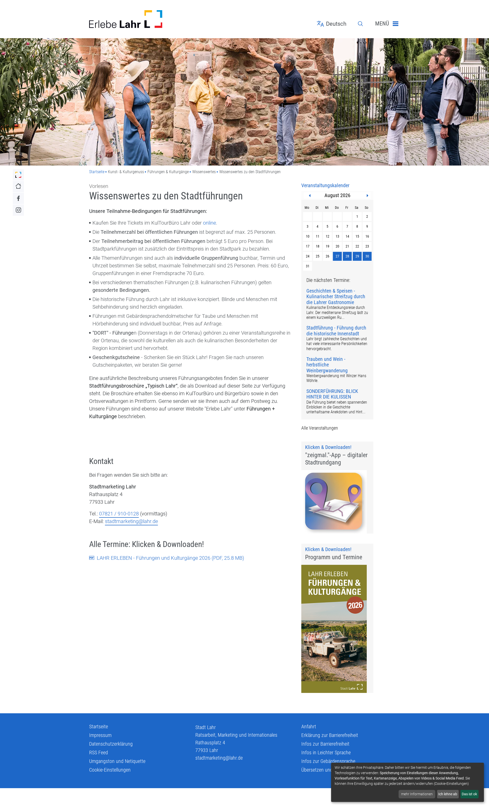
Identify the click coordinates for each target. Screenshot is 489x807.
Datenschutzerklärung (111, 744)
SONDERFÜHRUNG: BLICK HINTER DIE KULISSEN (332, 394)
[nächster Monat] (367, 195)
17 (307, 246)
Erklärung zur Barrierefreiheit (329, 735)
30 (367, 256)
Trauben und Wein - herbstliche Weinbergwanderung (327, 365)
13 (337, 236)
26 (327, 256)
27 (337, 256)
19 (327, 246)
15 (357, 236)
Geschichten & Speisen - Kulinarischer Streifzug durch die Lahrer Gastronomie (335, 296)
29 (357, 256)
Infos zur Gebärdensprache (328, 761)
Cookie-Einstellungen (110, 770)
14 (347, 236)
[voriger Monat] (309, 195)
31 (307, 266)
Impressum (100, 735)
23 (367, 246)
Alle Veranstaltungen (319, 428)
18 (317, 246)
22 (357, 246)
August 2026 (337, 195)
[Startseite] (138, 19)
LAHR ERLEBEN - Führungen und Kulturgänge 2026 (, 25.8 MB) (170, 558)
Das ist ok (469, 794)
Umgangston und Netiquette (117, 761)
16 (367, 236)
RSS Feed (98, 752)
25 (317, 256)
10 (307, 236)
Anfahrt (308, 726)
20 (337, 246)
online (209, 223)
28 (347, 256)
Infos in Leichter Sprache (326, 752)
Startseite (96, 171)
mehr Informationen (417, 794)
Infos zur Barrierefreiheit (325, 744)
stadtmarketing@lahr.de (131, 521)
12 (327, 236)
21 (347, 246)
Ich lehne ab (447, 794)
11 (317, 236)
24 (307, 256)
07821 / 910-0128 (119, 514)
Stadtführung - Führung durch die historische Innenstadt (336, 330)
